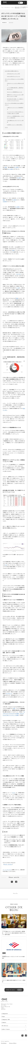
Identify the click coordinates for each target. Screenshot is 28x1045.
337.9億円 (10, 169)
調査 (17, 298)
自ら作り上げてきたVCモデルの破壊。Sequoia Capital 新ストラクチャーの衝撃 (14, 713)
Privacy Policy (12, 1043)
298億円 (5, 201)
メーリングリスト (7, 869)
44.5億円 (19, 177)
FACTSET (18, 274)
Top (2, 7)
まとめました (9, 693)
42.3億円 (16, 167)
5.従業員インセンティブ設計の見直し (14, 124)
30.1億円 (17, 207)
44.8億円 (14, 199)
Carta (13, 792)
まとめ (6, 127)
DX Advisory (7, 7)
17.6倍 (17, 288)
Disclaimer (3, 1043)
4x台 (6, 565)
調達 (6, 167)
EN (21, 2)
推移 (13, 250)
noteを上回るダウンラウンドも (13, 76)
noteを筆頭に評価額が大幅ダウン (12, 71)
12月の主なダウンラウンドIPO (13, 73)
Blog (12, 7)
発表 (14, 708)
